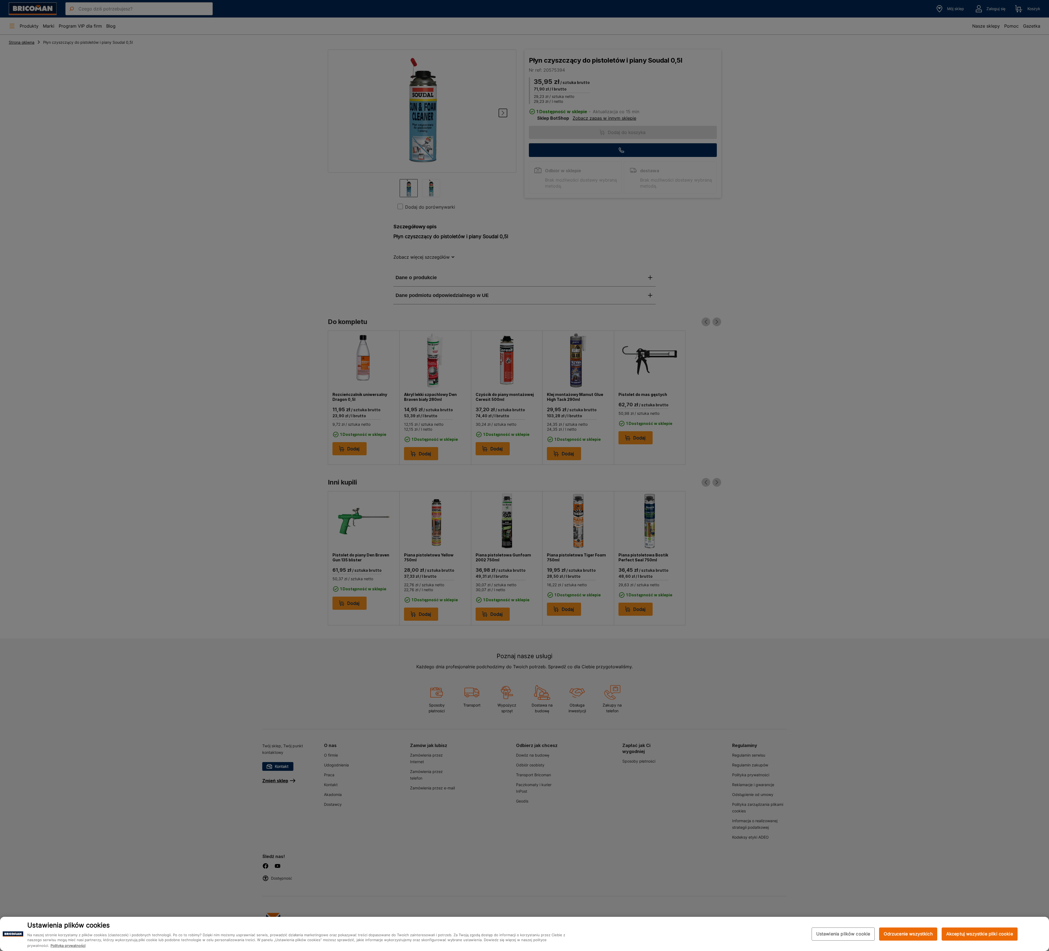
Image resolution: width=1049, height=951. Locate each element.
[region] (524, 934)
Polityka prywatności (68, 945)
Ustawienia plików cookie (843, 934)
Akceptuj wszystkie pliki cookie (979, 934)
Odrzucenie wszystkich (908, 934)
